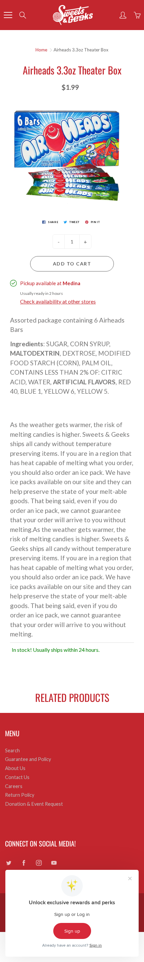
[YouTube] (54, 863)
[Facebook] (23, 863)
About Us (15, 768)
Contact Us (17, 777)
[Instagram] (39, 863)
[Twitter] (8, 863)
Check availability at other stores (58, 301)
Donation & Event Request (34, 804)
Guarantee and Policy (28, 759)
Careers (13, 786)
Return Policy (19, 795)
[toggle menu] (8, 15)
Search (12, 750)
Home (41, 49)
